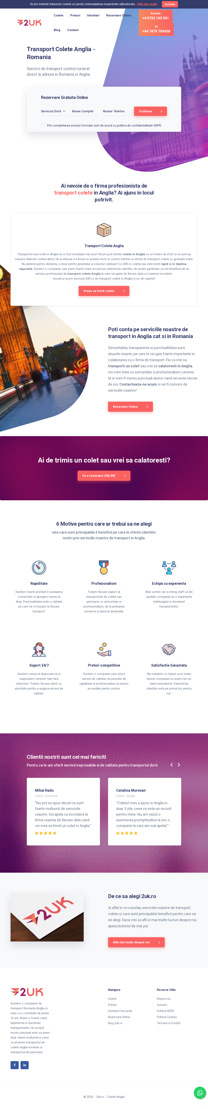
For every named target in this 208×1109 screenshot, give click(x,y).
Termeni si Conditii (168, 1023)
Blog (57, 30)
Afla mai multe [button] (147, 4)
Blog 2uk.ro (115, 1023)
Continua (146, 111)
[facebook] (15, 1065)
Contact (73, 30)
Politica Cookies (167, 1017)
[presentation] (171, 765)
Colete (58, 15)
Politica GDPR (165, 1011)
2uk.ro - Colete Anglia (110, 1097)
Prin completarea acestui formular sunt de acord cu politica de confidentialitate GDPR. (104, 125)
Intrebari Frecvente (120, 1011)
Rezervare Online (118, 15)
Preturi (75, 15)
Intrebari (93, 15)
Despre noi (163, 998)
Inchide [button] (170, 4)
